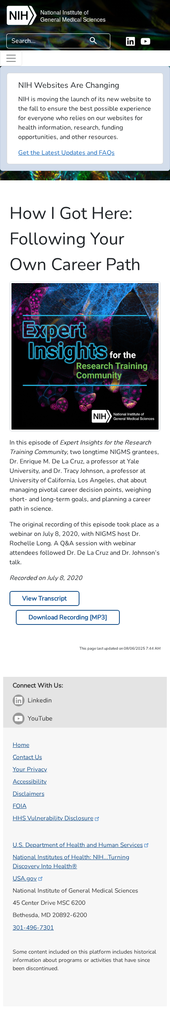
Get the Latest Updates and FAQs (66, 152)
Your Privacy (30, 769)
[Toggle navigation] (11, 58)
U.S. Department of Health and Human (78, 845)
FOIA (19, 806)
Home (21, 745)
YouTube (40, 718)
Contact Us (27, 757)
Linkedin (40, 700)
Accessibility (30, 781)
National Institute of (64, 12)
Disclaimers (28, 793)
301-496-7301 (33, 927)
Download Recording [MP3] (67, 617)
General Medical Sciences (73, 19)
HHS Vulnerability (53, 818)
